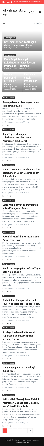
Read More (6, 125)
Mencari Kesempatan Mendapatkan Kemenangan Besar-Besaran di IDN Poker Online (21, 173)
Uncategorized (10, 38)
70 (25, 431)
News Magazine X (23, 442)
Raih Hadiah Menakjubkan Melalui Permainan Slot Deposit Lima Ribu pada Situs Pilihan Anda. (20, 403)
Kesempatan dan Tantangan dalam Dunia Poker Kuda (20, 43)
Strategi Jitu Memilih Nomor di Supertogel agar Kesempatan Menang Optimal (18, 335)
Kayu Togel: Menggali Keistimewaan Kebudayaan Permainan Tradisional (19, 62)
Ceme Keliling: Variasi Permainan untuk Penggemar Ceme (30, 74)
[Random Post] (34, 23)
